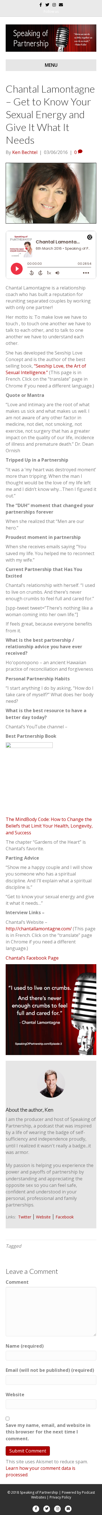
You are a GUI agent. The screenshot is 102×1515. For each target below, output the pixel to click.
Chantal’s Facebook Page (32, 958)
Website (43, 1217)
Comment (17, 1282)
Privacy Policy (60, 1497)
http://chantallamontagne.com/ (39, 929)
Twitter (24, 1217)
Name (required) (25, 1346)
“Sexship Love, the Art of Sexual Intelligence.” (46, 369)
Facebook (65, 1217)
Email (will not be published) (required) (50, 1370)
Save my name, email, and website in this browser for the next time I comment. (48, 1431)
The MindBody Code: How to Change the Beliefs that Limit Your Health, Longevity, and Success (49, 825)
